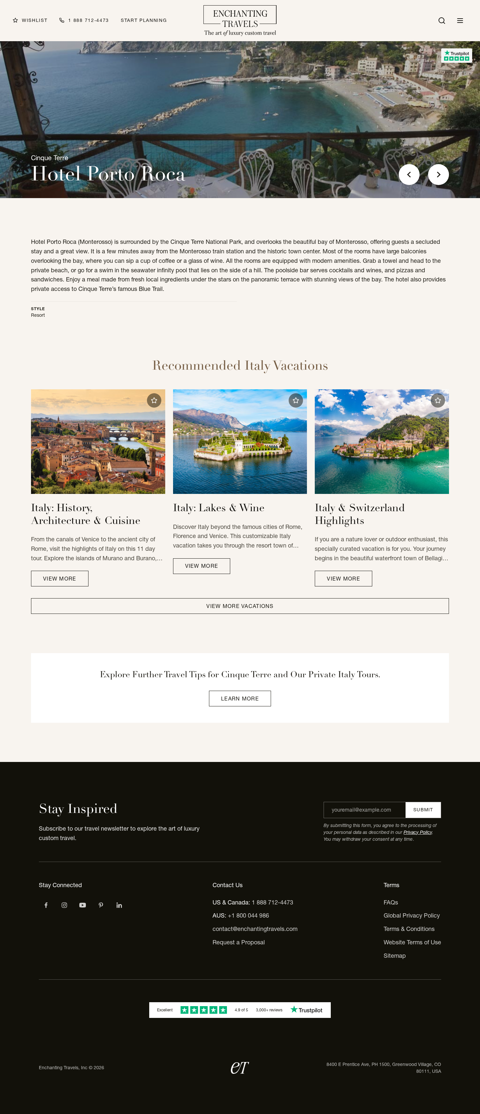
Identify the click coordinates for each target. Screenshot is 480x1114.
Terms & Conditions (409, 929)
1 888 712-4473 (272, 902)
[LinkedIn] (119, 905)
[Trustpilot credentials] (456, 55)
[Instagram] (64, 905)
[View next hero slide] (438, 174)
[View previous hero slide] (409, 174)
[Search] (442, 20)
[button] (154, 400)
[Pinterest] (101, 905)
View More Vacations (239, 606)
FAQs (391, 902)
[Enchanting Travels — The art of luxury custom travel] (240, 20)
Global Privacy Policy (412, 915)
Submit (423, 810)
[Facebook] (46, 905)
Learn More (240, 698)
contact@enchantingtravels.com (255, 929)
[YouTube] (82, 905)
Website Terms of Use (412, 942)
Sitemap (395, 955)
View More (59, 578)
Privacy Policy (418, 832)
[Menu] (460, 20)
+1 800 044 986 (248, 915)
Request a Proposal (239, 942)
